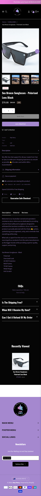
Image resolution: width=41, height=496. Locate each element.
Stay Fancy (16, 483)
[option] (20, 50)
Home (4, 22)
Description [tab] (6, 213)
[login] (28, 11)
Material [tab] (16, 213)
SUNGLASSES (12, 22)
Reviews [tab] (25, 213)
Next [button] (37, 51)
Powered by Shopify (27, 483)
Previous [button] (4, 51)
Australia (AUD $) (21, 479)
